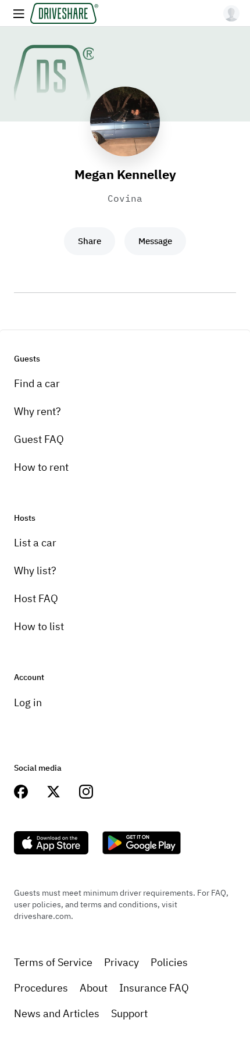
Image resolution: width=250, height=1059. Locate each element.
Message (155, 240)
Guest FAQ (39, 439)
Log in (28, 702)
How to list (39, 626)
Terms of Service (53, 962)
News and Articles (56, 1013)
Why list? (35, 570)
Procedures (41, 987)
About (94, 987)
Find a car (37, 383)
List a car (35, 542)
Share (89, 240)
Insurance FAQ (154, 987)
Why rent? (37, 411)
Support (129, 1013)
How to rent (41, 467)
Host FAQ (36, 598)
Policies (169, 962)
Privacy (121, 962)
